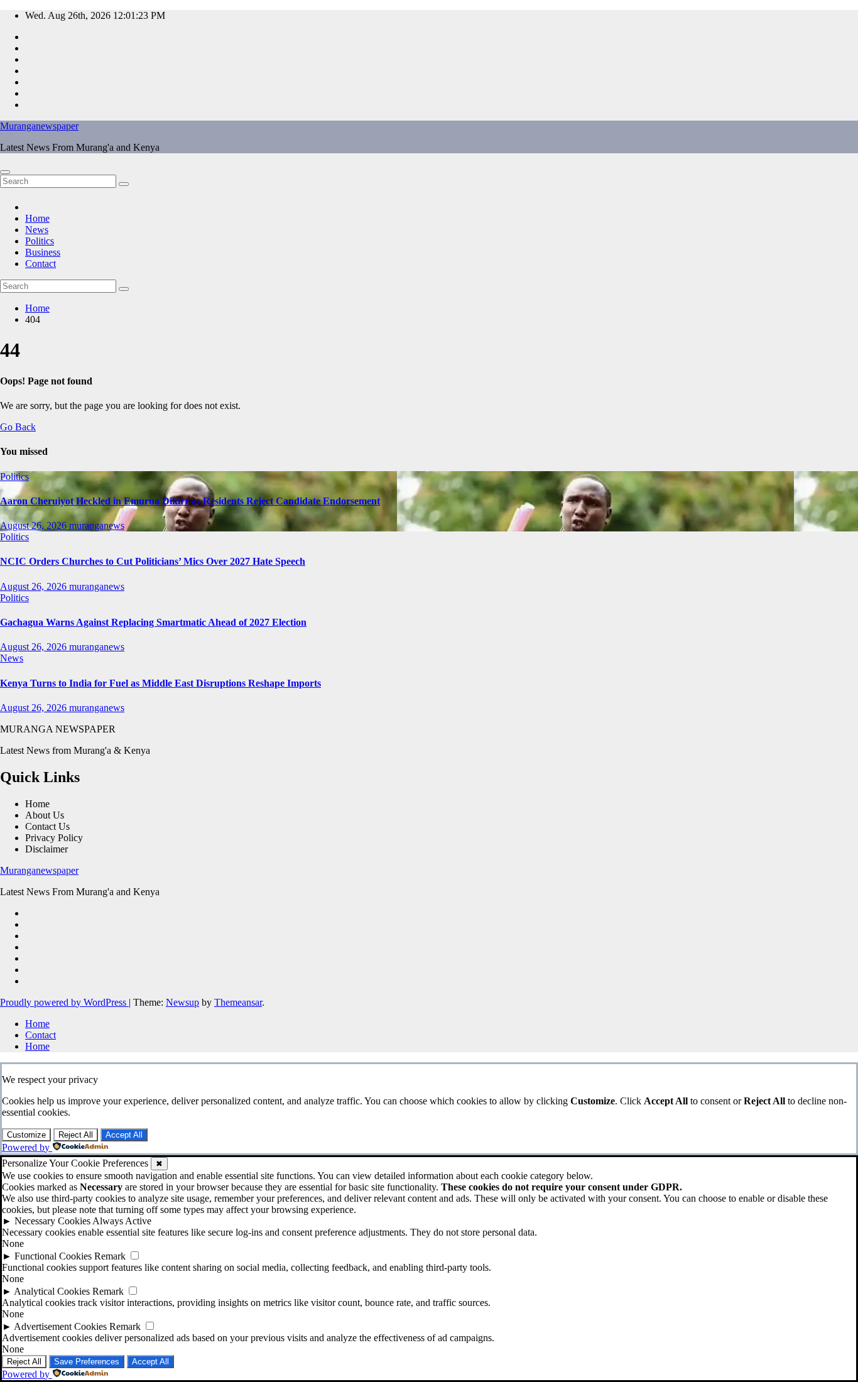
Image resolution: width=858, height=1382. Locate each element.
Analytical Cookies (52, 1291)
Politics (39, 241)
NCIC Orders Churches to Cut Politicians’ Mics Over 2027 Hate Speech (152, 561)
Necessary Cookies (52, 1221)
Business (42, 252)
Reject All (75, 1135)
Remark (110, 1256)
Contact (40, 263)
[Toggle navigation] (5, 172)
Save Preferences (86, 1361)
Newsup (182, 1002)
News (36, 229)
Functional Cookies (53, 1256)
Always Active (121, 1221)
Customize (26, 1135)
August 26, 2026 (34, 525)
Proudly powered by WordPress (64, 1002)
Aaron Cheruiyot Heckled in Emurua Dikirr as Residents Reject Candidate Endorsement (190, 501)
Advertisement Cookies (60, 1326)
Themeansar (238, 1002)
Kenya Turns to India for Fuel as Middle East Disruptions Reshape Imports (160, 683)
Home (37, 218)
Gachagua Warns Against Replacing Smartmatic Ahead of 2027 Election (153, 622)
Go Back (18, 427)
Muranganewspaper (39, 126)
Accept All (124, 1135)
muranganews (96, 525)
